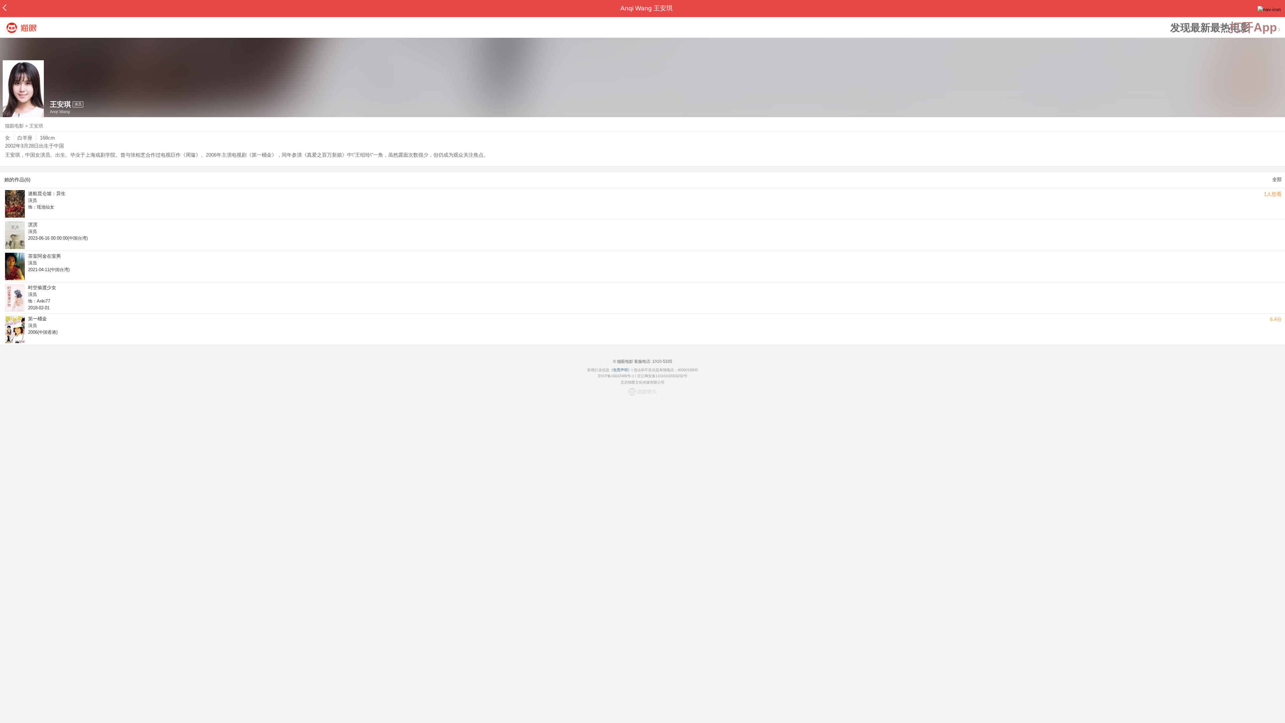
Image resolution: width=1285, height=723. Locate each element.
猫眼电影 (14, 126)
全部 (1277, 179)
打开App (1253, 27)
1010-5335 (661, 361)
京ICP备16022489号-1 (616, 376)
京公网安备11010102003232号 (662, 376)
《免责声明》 (620, 370)
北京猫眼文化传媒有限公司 (642, 382)
